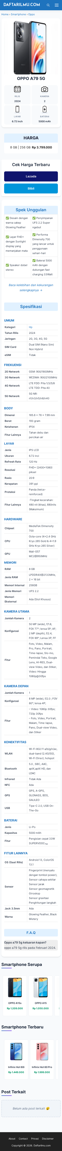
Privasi (35, 1138)
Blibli (31, 188)
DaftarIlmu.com (21, 5)
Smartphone (18, 14)
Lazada (31, 176)
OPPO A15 (41, 1003)
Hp (30, 327)
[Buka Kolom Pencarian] (47, 5)
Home (5, 14)
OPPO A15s (15, 1003)
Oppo (31, 14)
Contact (23, 1138)
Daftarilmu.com (42, 1145)
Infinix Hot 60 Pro (42, 1067)
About (12, 1138)
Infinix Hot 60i (16, 1067)
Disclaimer (48, 1138)
